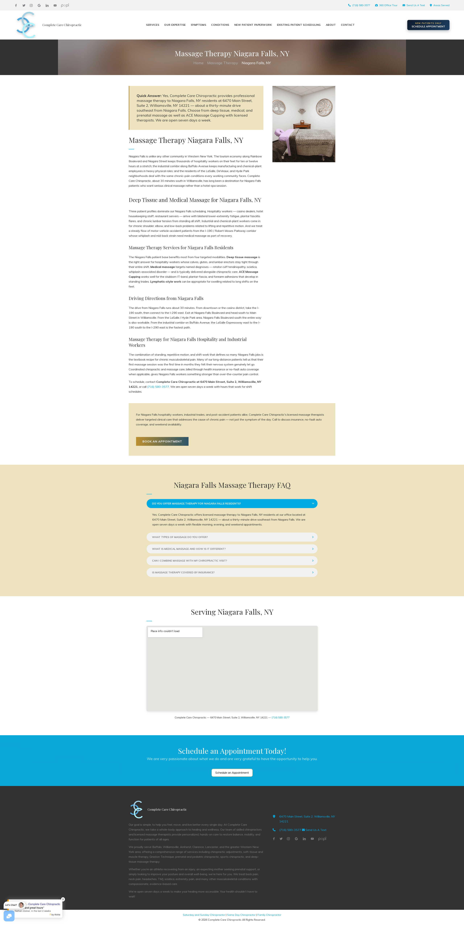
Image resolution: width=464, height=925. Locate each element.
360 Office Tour (388, 5)
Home (198, 63)
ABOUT (331, 24)
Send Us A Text (416, 5)
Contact (348, 24)
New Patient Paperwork (253, 24)
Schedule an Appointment (232, 772)
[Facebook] (15, 5)
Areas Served (441, 5)
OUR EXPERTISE (175, 24)
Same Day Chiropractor (241, 914)
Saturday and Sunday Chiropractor (204, 914)
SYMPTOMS (198, 24)
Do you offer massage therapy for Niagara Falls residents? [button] (196, 503)
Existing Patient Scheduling (299, 24)
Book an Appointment (162, 441)
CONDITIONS (220, 24)
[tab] (232, 503)
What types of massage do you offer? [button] (180, 537)
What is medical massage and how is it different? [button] (189, 549)
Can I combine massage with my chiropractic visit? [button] (189, 560)
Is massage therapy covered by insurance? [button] (183, 572)
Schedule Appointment (428, 25)
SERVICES (152, 24)
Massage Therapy (222, 63)
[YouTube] (55, 5)
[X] (23, 5)
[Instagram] (31, 5)
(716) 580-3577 (361, 5)
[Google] (39, 5)
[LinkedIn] (47, 5)
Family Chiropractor (269, 914)
